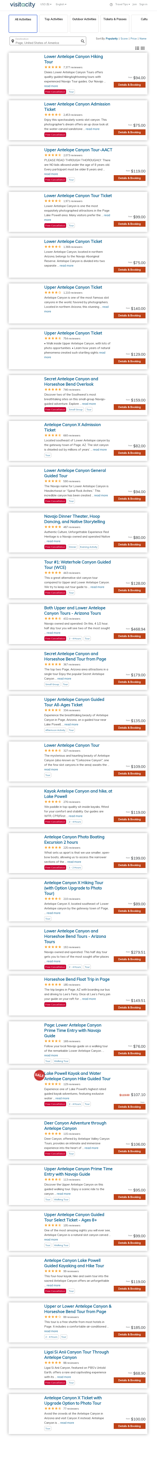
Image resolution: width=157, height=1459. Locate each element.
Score (124, 38)
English (60, 4)
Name (143, 38)
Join (134, 4)
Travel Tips (121, 4)
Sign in (143, 4)
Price (134, 38)
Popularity (112, 38)
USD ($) (45, 4)
